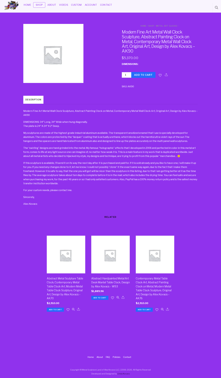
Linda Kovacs (123, 374)
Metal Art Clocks (166, 26)
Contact (127, 357)
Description (33, 99)
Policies (116, 357)
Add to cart (143, 74)
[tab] (33, 100)
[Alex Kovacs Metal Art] (11, 9)
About (100, 357)
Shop (151, 26)
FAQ (108, 357)
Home (144, 26)
